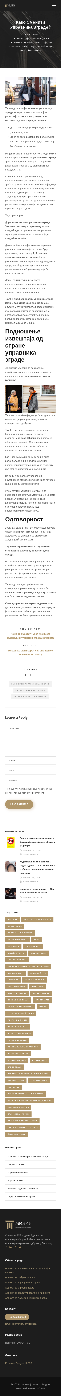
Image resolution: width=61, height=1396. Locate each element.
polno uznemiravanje (19, 1033)
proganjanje (39, 1060)
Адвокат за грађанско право (20, 1277)
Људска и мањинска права (21, 1196)
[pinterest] (15, 1247)
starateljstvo (16, 1080)
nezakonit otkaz (17, 993)
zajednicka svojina (18, 1114)
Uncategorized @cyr (29, 38)
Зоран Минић (30, 34)
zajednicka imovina (18, 1107)
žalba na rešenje (16, 1134)
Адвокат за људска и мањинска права (26, 1298)
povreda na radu (17, 1060)
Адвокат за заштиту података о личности (27, 1293)
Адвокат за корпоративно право (22, 1282)
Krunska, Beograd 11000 (18, 1363)
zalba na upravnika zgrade (30, 696)
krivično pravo (16, 953)
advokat (12, 919)
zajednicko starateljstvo (22, 1121)
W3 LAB (41, 1388)
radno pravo (15, 1067)
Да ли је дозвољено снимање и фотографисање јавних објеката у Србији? (37, 842)
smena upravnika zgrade (24, 46)
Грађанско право (16, 1164)
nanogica (13, 980)
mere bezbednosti (17, 959)
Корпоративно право (18, 1172)
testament (13, 1087)
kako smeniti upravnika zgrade (33, 42)
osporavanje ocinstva (20, 1006)
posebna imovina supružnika (23, 1047)
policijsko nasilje (18, 1027)
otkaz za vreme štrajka (21, 1013)
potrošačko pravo (18, 1053)
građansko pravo (17, 939)
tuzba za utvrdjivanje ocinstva (25, 1094)
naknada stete (16, 973)
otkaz (42, 1006)
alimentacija (15, 926)
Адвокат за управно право (19, 1287)
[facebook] (6, 1247)
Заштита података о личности (23, 1188)
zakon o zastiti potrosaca (23, 1127)
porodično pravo (17, 1040)
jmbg (36, 939)
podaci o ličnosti (17, 1020)
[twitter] (20, 1247)
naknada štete (38, 973)
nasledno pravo (16, 986)
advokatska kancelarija (37, 919)
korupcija (13, 946)
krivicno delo (32, 946)
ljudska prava (38, 953)
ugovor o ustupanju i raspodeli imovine (30, 1100)
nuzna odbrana (41, 993)
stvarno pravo (38, 1080)
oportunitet (42, 1000)
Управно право (15, 1180)
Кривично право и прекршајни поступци (28, 1156)
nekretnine (37, 986)
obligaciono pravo (18, 1000)
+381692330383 (17, 1317)
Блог (46, 38)
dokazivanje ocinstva (20, 933)
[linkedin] (10, 1247)
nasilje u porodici (35, 980)
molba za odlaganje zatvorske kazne (28, 966)
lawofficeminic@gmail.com (21, 1324)
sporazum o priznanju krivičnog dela (28, 1074)
